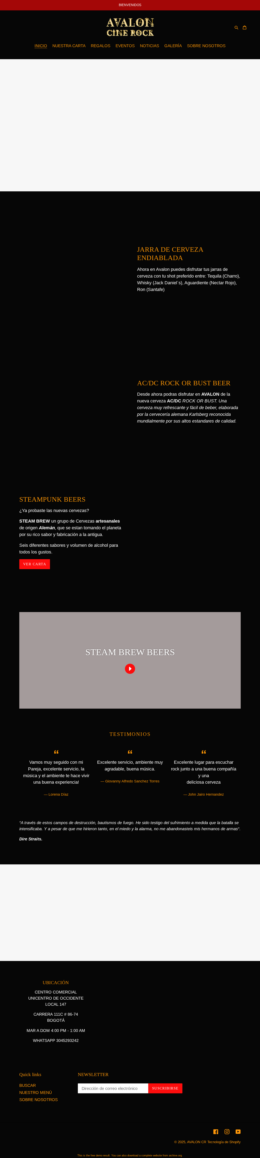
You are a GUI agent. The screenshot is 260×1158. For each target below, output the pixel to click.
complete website (151, 1155)
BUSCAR (27, 1085)
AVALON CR (196, 1142)
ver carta (34, 564)
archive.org (175, 1155)
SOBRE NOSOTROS (38, 1099)
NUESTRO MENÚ (35, 1092)
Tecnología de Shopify (224, 1142)
